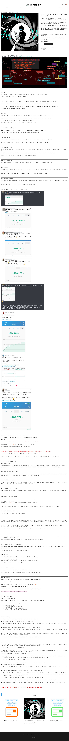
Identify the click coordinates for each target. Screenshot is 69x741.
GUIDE (34, 7)
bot (3, 12)
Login (63, 4)
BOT (44, 49)
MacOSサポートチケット (11, 444)
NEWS (21, 7)
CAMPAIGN (60, 7)
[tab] (3, 53)
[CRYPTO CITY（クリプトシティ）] (33, 5)
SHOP (47, 7)
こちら (11, 502)
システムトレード (48, 49)
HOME (8, 7)
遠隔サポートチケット (30, 441)
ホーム (2, 12)
